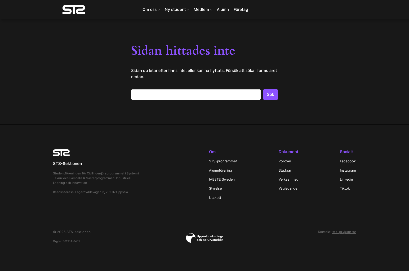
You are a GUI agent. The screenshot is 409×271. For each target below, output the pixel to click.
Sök (270, 94)
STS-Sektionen (67, 163)
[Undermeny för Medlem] (211, 9)
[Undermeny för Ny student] (188, 9)
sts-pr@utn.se (344, 232)
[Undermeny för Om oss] (159, 9)
